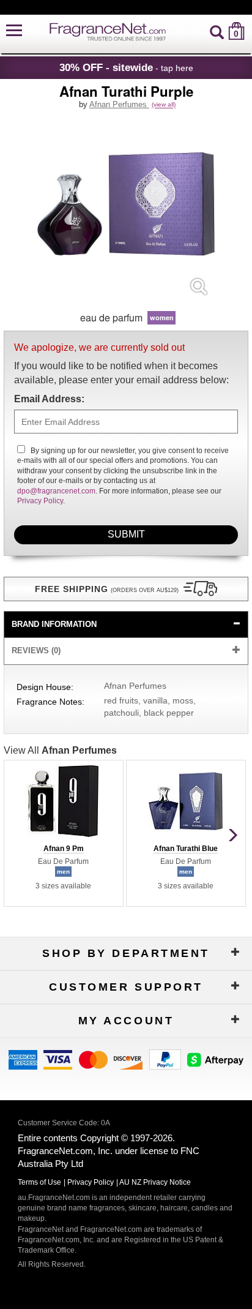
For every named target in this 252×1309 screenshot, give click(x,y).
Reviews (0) (36, 650)
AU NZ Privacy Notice (155, 1182)
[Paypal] (165, 1058)
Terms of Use (39, 1182)
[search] (217, 31)
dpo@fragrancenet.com (56, 491)
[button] (14, 30)
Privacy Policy (40, 500)
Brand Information (54, 624)
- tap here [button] (126, 67)
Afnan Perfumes (119, 104)
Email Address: (49, 399)
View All (60, 750)
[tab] (126, 625)
